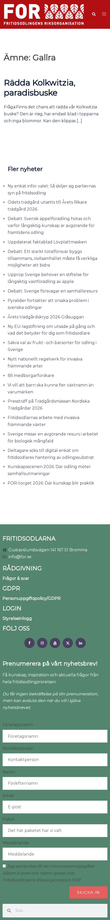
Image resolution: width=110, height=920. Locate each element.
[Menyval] (29, 643)
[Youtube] (55, 643)
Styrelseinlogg (17, 618)
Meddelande (16, 842)
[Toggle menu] (104, 14)
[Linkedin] (80, 643)
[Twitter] (68, 643)
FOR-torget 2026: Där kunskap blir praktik (51, 483)
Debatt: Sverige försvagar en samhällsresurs (52, 291)
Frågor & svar (16, 578)
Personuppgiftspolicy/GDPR (32, 598)
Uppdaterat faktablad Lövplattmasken (47, 242)
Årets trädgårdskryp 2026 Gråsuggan (46, 317)
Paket (9, 819)
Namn (9, 772)
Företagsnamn (18, 724)
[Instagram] (42, 643)
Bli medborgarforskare (31, 375)
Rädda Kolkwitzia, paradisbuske (39, 87)
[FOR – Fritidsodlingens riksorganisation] (44, 14)
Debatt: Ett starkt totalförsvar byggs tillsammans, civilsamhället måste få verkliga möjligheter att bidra (52, 258)
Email (8, 795)
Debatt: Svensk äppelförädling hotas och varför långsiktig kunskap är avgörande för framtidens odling (51, 225)
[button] (94, 14)
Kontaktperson (18, 748)
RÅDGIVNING (22, 568)
